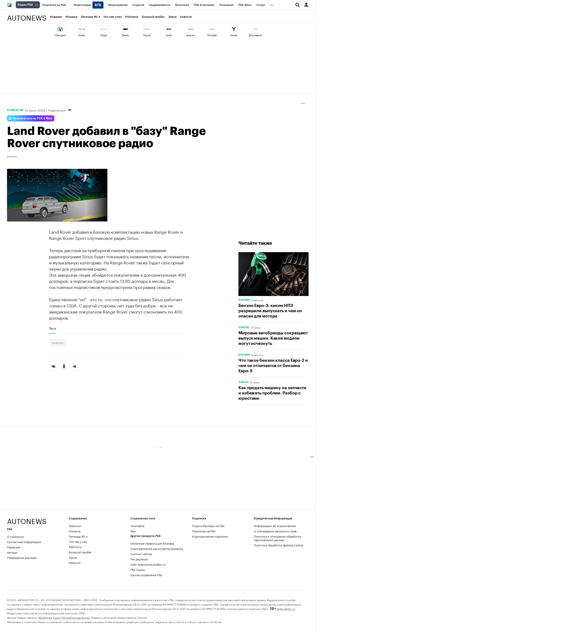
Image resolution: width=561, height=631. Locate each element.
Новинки (56, 16)
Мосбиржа (45, 617)
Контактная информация (24, 541)
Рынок (243, 327)
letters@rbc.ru (286, 608)
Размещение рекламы (22, 557)
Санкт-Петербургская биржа (71, 617)
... (271, 4)
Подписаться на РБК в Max (32, 118)
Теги (52, 328)
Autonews (26, 15)
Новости (186, 16)
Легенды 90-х (90, 16)
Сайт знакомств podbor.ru (148, 564)
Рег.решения (139, 559)
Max (133, 531)
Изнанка (71, 16)
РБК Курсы (137, 569)
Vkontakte (137, 525)
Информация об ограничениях (275, 525)
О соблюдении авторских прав (275, 531)
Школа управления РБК (146, 574)
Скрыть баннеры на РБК (208, 525)
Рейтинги (131, 16)
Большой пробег (153, 16)
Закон (172, 16)
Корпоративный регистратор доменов (156, 548)
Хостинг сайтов (141, 553)
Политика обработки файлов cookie (278, 545)
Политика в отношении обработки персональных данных (277, 538)
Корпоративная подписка (210, 536)
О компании (15, 536)
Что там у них (112, 16)
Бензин (244, 300)
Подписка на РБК (204, 531)
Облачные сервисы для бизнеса (152, 543)
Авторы (12, 552)
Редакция (13, 547)
